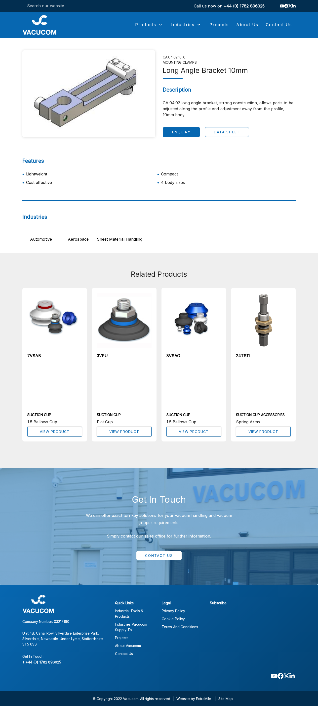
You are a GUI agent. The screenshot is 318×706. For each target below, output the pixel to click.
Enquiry (181, 132)
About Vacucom (128, 646)
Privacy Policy (173, 611)
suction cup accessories (260, 415)
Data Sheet (227, 132)
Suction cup (39, 415)
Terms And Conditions (180, 627)
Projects (121, 638)
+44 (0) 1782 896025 (244, 5)
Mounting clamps (180, 62)
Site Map (225, 699)
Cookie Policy (173, 619)
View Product (55, 432)
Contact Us (159, 555)
